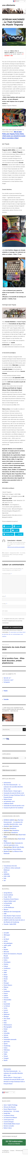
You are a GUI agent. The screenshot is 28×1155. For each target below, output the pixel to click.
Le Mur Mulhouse (9, 907)
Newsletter (16, 826)
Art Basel (6, 939)
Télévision (7, 1050)
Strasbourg (7, 1045)
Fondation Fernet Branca (11, 899)
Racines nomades (9, 1126)
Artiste (23, 552)
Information (7, 782)
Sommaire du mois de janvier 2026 (14, 805)
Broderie (6, 958)
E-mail (4, 603)
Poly (5, 878)
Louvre (6, 1010)
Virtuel (6, 1056)
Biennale (6, 951)
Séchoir (6, 1035)
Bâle (11, 554)
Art (21, 552)
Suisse (5, 1048)
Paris (5, 1020)
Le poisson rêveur (9, 1115)
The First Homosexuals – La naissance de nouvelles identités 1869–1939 (13, 787)
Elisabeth (6, 851)
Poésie (5, 1029)
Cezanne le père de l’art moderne (13, 807)
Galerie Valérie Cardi (10, 901)
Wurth (5, 1060)
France (6, 993)
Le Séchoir (7, 905)
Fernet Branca (8, 985)
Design (6, 976)
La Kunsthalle (8, 903)
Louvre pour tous (9, 1119)
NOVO (5, 872)
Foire (5, 989)
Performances (5, 556)
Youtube (6, 699)
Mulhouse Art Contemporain (12, 911)
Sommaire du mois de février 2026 (14, 793)
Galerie (6, 995)
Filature (6, 987)
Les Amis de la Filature (10, 1117)
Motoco (6, 909)
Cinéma (6, 964)
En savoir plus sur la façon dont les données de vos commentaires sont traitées (13, 634)
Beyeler (6, 949)
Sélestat (6, 1037)
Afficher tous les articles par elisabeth (16, 547)
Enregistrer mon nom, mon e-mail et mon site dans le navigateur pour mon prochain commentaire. (13, 621)
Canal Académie (8, 895)
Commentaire (7, 573)
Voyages (6, 1058)
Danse (5, 974)
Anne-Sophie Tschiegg (10, 1105)
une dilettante (8, 5)
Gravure (6, 997)
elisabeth (6, 552)
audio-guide (7, 945)
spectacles (7, 1041)
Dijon (5, 981)
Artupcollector (8, 893)
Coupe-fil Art (7, 897)
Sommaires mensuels (10, 1039)
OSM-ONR (7, 876)
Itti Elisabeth (7, 843)
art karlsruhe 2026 (9, 801)
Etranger (21, 554)
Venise (6, 1052)
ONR (5, 913)
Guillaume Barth (8, 803)
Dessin (6, 979)
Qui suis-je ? (7, 678)
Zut (5, 880)
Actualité (6, 933)
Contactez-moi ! (8, 680)
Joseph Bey (7, 1113)
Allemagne (7, 935)
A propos (12, 1150)
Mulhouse (7, 1014)
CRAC (5, 972)
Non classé (7, 1018)
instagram (7, 682)
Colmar (6, 966)
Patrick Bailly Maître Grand (12, 1124)
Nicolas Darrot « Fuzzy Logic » (13, 791)
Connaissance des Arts (10, 866)
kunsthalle (7, 1004)
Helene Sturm (8, 799)
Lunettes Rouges (9, 1121)
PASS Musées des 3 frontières (12, 918)
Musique (6, 1016)
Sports (6, 1043)
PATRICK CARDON (9, 820)
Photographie (8, 1027)
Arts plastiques (5, 554)
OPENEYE (6, 874)
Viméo (6, 690)
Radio (5, 1031)
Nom (4, 596)
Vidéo (5, 1054)
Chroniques (15, 554)
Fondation (7, 991)
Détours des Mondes (10, 1107)
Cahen (5, 960)
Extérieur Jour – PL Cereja (11, 1111)
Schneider (7, 1033)
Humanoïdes (7, 999)
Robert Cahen (8, 1128)
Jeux (5, 1002)
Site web (5, 611)
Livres (5, 1008)
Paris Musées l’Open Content (12, 916)
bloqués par (15, 1143)
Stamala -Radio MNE (10, 924)
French (6, 1092)
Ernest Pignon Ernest (10, 1109)
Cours (5, 970)
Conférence (7, 968)
